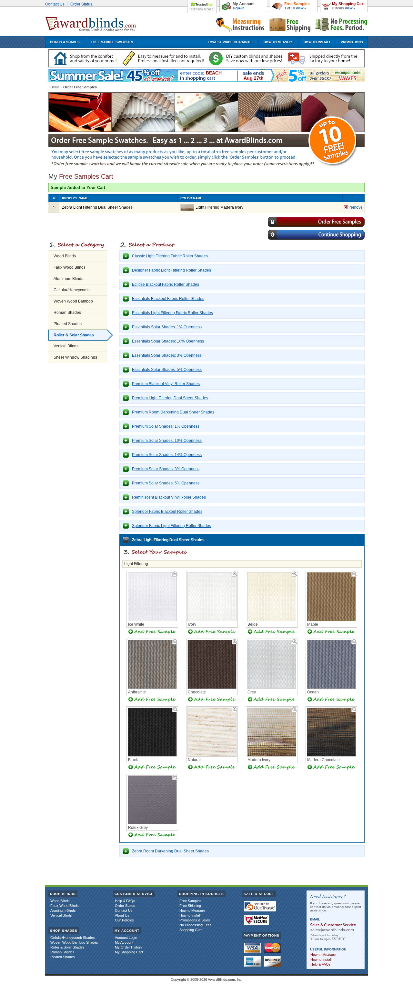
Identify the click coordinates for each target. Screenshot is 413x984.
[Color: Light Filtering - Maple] (331, 620)
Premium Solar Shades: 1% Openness (165, 426)
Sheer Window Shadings (75, 357)
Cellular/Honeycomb (72, 290)
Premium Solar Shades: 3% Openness (165, 469)
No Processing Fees (195, 925)
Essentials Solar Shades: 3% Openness (167, 355)
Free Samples (297, 4)
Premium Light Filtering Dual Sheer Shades (170, 398)
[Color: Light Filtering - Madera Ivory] (271, 755)
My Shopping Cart (348, 4)
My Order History (128, 947)
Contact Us (55, 3)
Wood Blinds (65, 256)
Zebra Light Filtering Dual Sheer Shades (168, 540)
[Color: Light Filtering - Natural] (212, 755)
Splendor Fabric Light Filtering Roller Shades (171, 525)
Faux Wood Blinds (70, 267)
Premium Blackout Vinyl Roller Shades (166, 384)
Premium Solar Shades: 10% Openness (167, 440)
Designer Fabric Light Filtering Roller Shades (171, 270)
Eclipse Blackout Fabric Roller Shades (165, 284)
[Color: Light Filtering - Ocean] (331, 687)
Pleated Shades (68, 324)
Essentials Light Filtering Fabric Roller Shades (172, 313)
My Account (244, 4)
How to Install (189, 915)
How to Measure (192, 910)
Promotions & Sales (194, 920)
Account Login (126, 937)
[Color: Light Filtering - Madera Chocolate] (331, 755)
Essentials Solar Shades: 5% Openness (167, 369)
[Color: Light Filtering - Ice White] (152, 620)
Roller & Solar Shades (74, 335)
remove (356, 207)
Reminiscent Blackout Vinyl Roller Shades (169, 497)
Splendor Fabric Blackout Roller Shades (167, 511)
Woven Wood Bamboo (73, 301)
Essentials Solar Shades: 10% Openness (168, 341)
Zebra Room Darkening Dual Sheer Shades (170, 851)
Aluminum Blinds (68, 278)
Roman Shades (67, 312)
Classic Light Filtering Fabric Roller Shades (170, 256)
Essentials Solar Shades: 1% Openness (167, 327)
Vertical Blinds (66, 346)
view (349, 8)
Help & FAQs (125, 901)
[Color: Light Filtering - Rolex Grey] (152, 823)
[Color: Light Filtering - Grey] (271, 687)
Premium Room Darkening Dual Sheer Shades (173, 412)
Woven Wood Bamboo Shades (74, 942)
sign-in (239, 8)
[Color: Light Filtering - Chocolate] (212, 687)
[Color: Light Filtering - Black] (152, 755)
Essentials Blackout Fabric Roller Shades (168, 298)
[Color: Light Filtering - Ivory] (212, 620)
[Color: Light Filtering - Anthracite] (152, 687)
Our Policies (124, 920)
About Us (122, 915)
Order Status (81, 3)
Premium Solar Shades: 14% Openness (167, 454)
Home (55, 87)
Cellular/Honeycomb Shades (72, 937)
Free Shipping (190, 906)
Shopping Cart (190, 930)
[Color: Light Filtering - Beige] (271, 620)
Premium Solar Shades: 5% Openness (165, 483)
